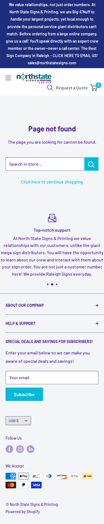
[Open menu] (8, 78)
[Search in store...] (91, 164)
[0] (93, 87)
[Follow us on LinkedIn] (30, 449)
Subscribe (24, 394)
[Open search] (50, 88)
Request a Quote (72, 87)
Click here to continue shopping (52, 181)
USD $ (14, 420)
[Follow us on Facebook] (9, 449)
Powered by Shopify (23, 511)
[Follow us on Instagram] (20, 449)
